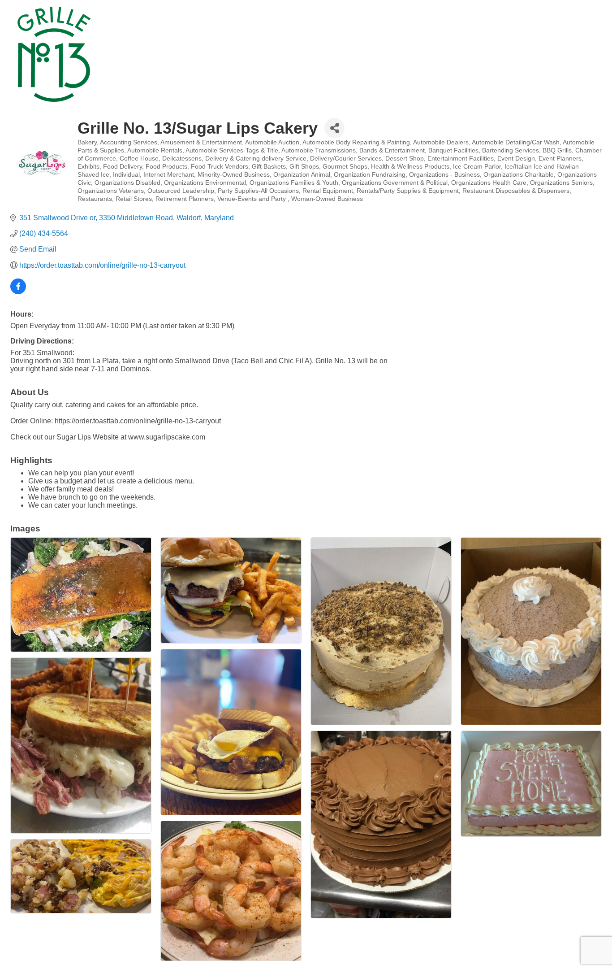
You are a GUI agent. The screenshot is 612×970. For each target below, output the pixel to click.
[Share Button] (334, 128)
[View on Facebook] (18, 292)
